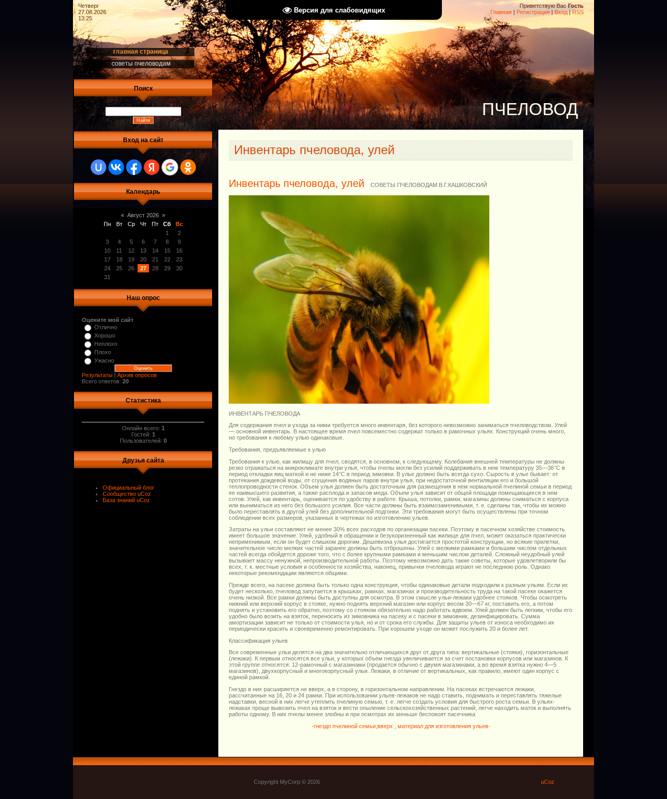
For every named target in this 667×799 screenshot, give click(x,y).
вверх (385, 726)
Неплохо (105, 344)
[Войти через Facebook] (134, 167)
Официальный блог (128, 487)
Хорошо (104, 335)
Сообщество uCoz (127, 494)
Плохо (102, 352)
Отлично (105, 327)
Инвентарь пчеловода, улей (296, 183)
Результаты (97, 375)
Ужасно (104, 360)
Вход (560, 12)
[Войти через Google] (170, 167)
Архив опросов (137, 375)
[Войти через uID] (98, 167)
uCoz (547, 782)
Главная (501, 12)
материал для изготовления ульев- (444, 726)
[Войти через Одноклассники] (188, 167)
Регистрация (533, 12)
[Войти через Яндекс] (151, 167)
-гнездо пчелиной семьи (344, 726)
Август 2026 (143, 215)
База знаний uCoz (126, 500)
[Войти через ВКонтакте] (116, 167)
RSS (578, 12)
